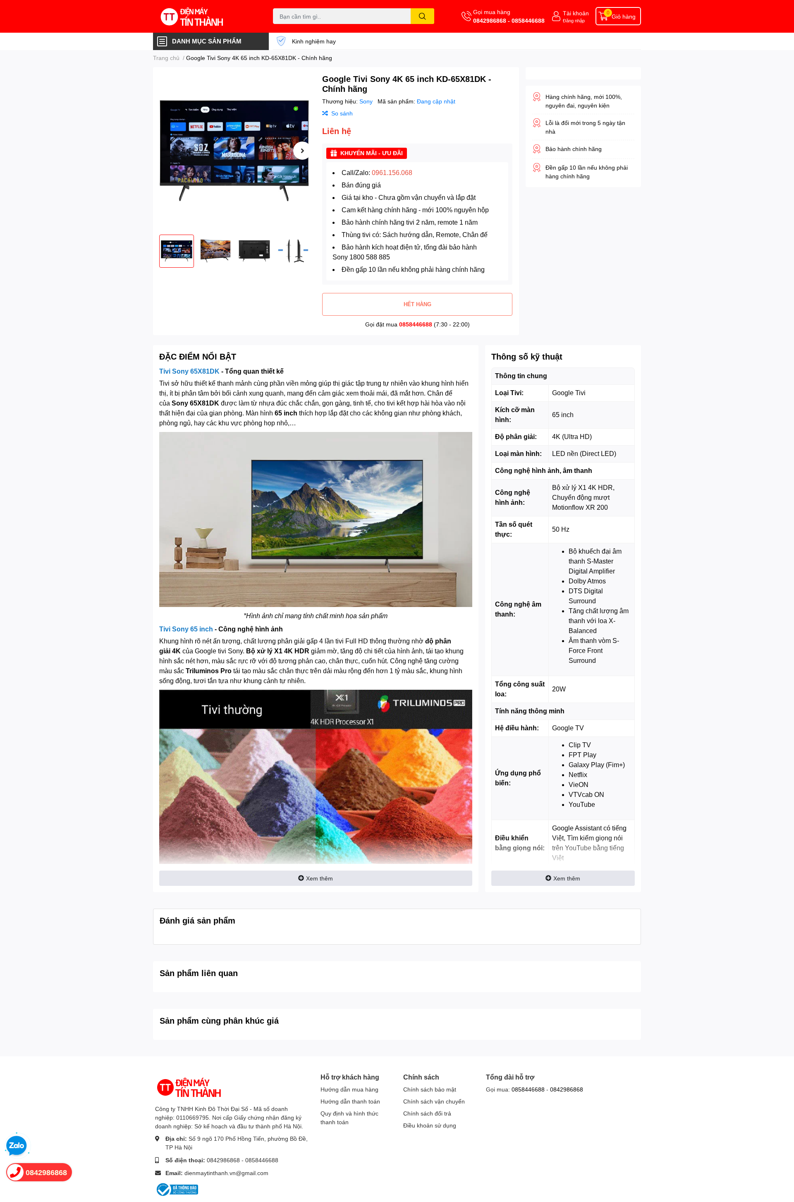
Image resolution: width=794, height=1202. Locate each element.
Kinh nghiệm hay (314, 41)
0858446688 (415, 324)
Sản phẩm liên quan (199, 973)
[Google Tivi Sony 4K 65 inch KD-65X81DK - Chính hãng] (234, 151)
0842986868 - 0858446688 (509, 20)
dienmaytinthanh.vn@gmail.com (226, 1172)
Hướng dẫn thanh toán (350, 1101)
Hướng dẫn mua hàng (349, 1089)
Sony (366, 101)
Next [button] (302, 151)
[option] (234, 151)
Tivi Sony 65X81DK (189, 371)
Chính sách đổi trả (427, 1113)
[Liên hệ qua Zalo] (16, 1146)
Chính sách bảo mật (429, 1089)
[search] (422, 16)
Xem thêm (319, 878)
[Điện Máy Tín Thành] (204, 16)
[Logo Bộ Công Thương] (176, 1188)
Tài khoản (576, 13)
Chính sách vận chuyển (434, 1101)
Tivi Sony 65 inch (186, 629)
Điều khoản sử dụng (429, 1125)
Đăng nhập (574, 20)
